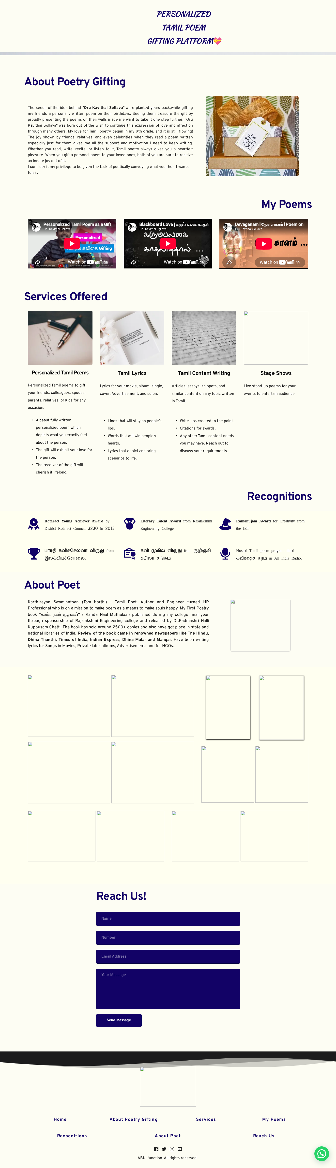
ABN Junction (149, 1158)
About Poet (52, 585)
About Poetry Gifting (74, 82)
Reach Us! (121, 897)
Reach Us (264, 1136)
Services (206, 1120)
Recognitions (72, 1136)
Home (60, 1120)
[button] (321, 1153)
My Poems (286, 205)
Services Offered (65, 297)
